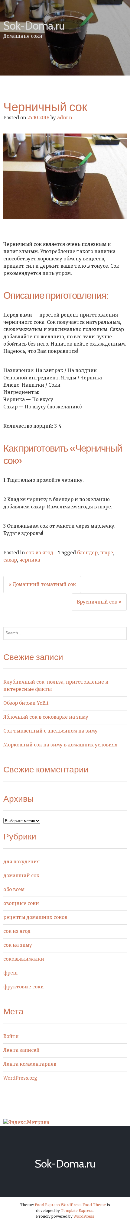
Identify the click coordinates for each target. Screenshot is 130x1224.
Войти (11, 1036)
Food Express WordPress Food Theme (70, 1205)
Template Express (77, 1210)
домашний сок (21, 875)
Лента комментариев (29, 1064)
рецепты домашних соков (35, 917)
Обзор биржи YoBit (26, 703)
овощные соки (21, 903)
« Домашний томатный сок (42, 584)
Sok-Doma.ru (34, 25)
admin (64, 118)
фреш (10, 973)
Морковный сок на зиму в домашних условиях (60, 745)
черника (29, 560)
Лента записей (21, 1050)
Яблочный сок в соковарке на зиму (45, 717)
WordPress (83, 1216)
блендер (87, 553)
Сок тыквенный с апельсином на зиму (50, 731)
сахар (10, 560)
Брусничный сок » (99, 602)
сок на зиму (17, 945)
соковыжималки (23, 959)
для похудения (21, 862)
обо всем (13, 889)
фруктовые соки (23, 987)
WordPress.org (20, 1078)
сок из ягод (39, 553)
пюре (106, 553)
